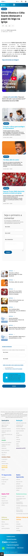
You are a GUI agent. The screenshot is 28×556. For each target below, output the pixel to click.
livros (3, 526)
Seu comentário (9, 239)
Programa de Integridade (13, 545)
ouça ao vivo (19, 481)
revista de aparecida (4, 466)
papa (17, 443)
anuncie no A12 (20, 448)
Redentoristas (21, 494)
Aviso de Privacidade (11, 539)
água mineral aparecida (5, 425)
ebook (17, 528)
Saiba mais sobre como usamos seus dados (13, 365)
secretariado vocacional (22, 513)
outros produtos (6, 528)
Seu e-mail (7, 233)
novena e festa (6, 457)
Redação (19, 420)
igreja (17, 433)
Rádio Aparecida (20, 476)
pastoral (4, 461)
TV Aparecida (6, 475)
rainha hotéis (5, 463)
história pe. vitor (20, 496)
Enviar (8, 252)
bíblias (3, 522)
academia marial (6, 423)
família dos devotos (6, 442)
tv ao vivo (4, 481)
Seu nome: (5, 352)
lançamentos (19, 526)
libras (17, 437)
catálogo (18, 530)
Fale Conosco (20, 547)
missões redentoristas (21, 505)
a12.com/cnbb (12, 97)
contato (3, 438)
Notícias (4, 9)
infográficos (19, 435)
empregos (4, 496)
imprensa (4, 448)
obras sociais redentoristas (19, 510)
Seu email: (5, 358)
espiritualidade (20, 431)
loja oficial (4, 452)
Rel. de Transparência (12, 542)
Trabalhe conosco (11, 536)
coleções (18, 524)
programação (5, 479)
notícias (3, 454)
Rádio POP (5, 494)
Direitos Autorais (11, 547)
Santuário (5, 420)
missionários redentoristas (19, 502)
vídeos (3, 469)
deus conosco (5, 524)
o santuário (4, 459)
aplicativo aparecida (21, 423)
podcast (18, 483)
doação (4, 440)
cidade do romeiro (6, 428)
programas (19, 488)
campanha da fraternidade (19, 425)
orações (18, 441)
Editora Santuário (5, 518)
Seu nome (7, 226)
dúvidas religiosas (20, 428)
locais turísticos (5, 450)
